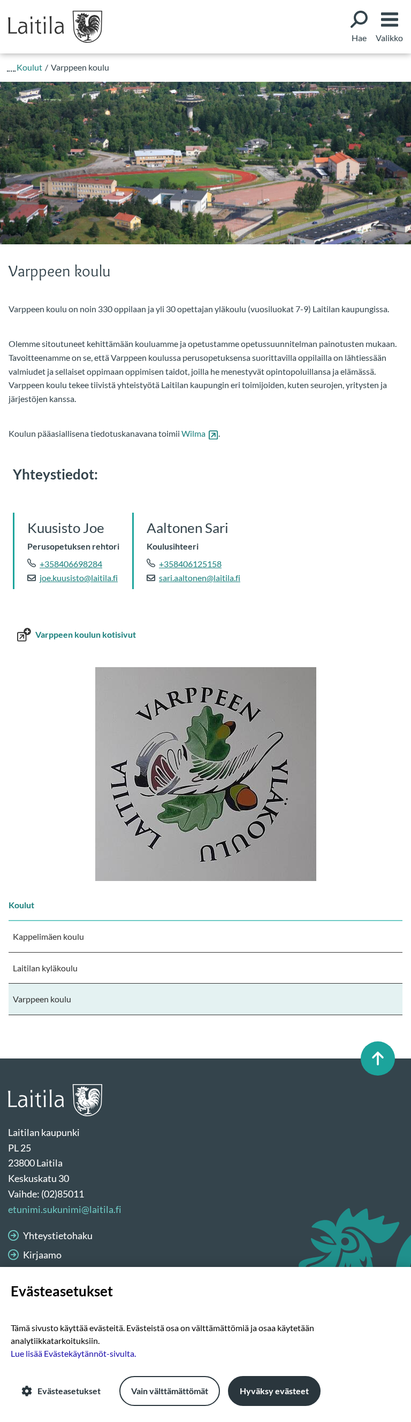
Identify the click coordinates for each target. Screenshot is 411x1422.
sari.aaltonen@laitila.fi (199, 578)
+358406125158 (190, 564)
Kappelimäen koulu (48, 936)
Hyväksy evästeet (274, 1391)
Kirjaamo (42, 1255)
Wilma (199, 433)
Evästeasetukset (69, 1391)
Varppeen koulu (42, 999)
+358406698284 (71, 564)
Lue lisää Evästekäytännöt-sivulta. (73, 1353)
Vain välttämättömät (169, 1391)
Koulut (21, 905)
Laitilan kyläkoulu (45, 968)
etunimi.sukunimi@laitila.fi (64, 1209)
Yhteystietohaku (58, 1235)
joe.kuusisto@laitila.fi (79, 578)
